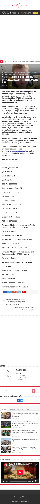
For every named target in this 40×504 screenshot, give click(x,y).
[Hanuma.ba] (20, 4)
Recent (4, 409)
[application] (20, 472)
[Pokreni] (4, 481)
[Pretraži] (33, 391)
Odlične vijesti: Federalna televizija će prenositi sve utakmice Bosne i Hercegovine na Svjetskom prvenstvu (25, 423)
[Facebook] (18, 400)
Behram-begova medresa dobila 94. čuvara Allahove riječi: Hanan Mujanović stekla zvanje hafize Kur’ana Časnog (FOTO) (15, 301)
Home (5, 72)
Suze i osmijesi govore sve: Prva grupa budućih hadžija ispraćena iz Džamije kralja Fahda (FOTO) (24, 448)
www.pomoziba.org (17, 151)
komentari (20, 409)
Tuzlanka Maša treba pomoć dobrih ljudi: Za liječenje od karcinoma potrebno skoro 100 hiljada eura (25, 414)
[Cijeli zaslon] (36, 481)
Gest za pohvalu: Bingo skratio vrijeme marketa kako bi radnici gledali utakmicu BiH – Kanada (25, 432)
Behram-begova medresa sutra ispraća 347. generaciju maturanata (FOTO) (24, 308)
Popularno (12, 409)
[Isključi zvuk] (33, 481)
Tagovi (28, 409)
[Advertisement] (20, 38)
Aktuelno (11, 72)
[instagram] (21, 400)
